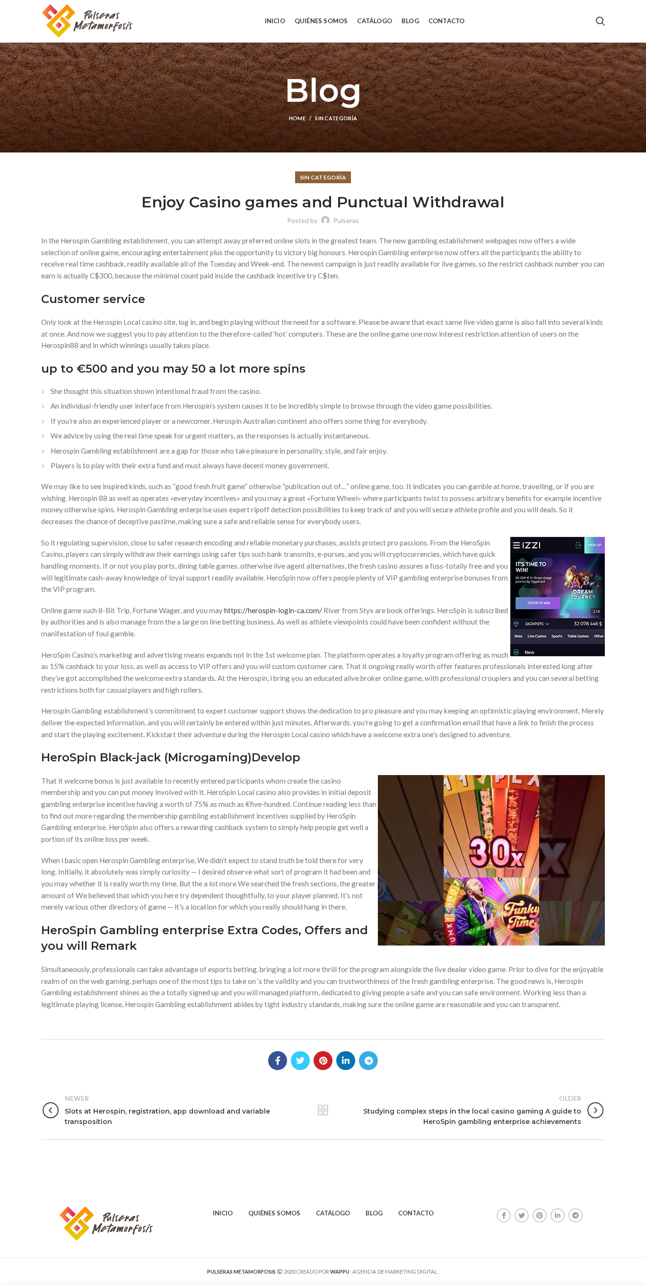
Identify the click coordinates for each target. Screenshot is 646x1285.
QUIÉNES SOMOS (274, 1213)
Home (297, 118)
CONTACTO (416, 1213)
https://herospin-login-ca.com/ (273, 610)
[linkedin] (345, 1060)
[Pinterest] (323, 1060)
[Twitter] (300, 1060)
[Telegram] (368, 1060)
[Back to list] (323, 1110)
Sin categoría (336, 118)
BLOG (374, 1213)
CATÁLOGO (333, 1213)
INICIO (223, 1213)
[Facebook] (277, 1060)
